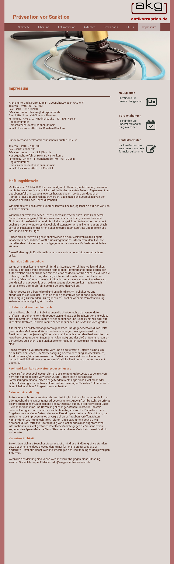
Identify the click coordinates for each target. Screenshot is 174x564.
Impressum (149, 27)
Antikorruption (66, 27)
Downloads (111, 27)
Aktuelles (89, 27)
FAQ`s (130, 27)
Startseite (24, 27)
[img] (87, 11)
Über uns (43, 27)
